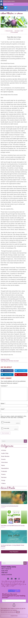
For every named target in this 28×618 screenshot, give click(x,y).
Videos (3, 483)
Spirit (17, 360)
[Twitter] (5, 7)
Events (3, 459)
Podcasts (4, 471)
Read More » (3, 507)
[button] (27, 10)
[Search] (25, 441)
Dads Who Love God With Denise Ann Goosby (13, 525)
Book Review (5, 456)
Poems (3, 474)
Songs (3, 480)
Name (3, 403)
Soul (15, 360)
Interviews (4, 462)
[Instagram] (2, 7)
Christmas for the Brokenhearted (9, 506)
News (3, 465)
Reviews (3, 477)
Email (3, 409)
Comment (4, 386)
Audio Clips (4, 453)
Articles (7, 359)
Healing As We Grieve (8, 360)
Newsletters (5, 468)
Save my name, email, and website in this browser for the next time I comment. (13, 417)
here (18, 612)
